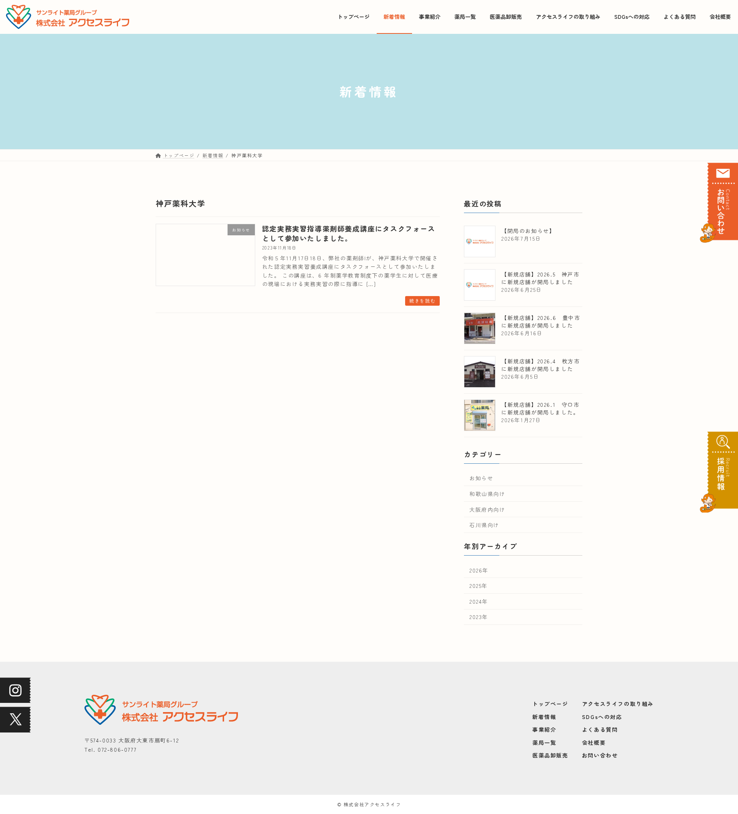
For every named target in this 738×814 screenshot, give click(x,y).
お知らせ (481, 478)
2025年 (478, 585)
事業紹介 (544, 729)
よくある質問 (600, 729)
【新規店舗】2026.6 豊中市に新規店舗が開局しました (540, 321)
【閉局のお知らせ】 (528, 230)
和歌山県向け (487, 494)
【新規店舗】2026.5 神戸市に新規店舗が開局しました (540, 277)
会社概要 (594, 742)
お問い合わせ (600, 755)
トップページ (550, 703)
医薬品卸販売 (550, 755)
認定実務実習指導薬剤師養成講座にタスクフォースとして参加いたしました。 (348, 233)
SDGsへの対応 (602, 716)
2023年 (478, 617)
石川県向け (484, 525)
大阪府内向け (487, 509)
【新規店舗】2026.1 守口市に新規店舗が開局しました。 (540, 408)
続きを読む (422, 300)
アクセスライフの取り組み (618, 703)
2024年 (478, 601)
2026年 (479, 570)
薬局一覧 (544, 742)
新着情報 (544, 716)
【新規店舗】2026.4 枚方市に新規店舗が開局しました (540, 364)
